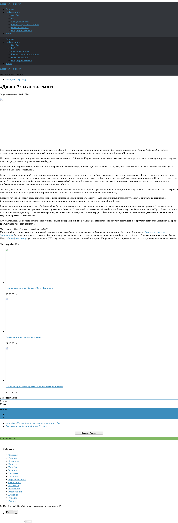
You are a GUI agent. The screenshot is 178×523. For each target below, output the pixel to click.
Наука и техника (17, 479)
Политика (13, 485)
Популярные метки (21, 30)
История (13, 457)
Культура (23, 79)
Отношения (14, 482)
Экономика (14, 488)
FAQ (13, 18)
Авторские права (20, 21)
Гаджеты (13, 473)
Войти (9, 33)
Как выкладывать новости (25, 24)
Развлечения (15, 491)
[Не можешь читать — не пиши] (42, 331)
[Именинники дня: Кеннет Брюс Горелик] (42, 282)
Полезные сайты (20, 27)
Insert (28, 521)
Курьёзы (12, 467)
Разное (12, 500)
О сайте (15, 15)
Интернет (11, 79)
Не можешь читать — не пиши (23, 337)
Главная (10, 9)
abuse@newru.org (16, 238)
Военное (12, 470)
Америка (13, 494)
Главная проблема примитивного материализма (34, 386)
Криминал (13, 461)
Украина (12, 497)
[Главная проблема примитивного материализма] (42, 380)
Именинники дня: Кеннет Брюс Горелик (29, 288)
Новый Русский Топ (10, 3)
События (13, 454)
